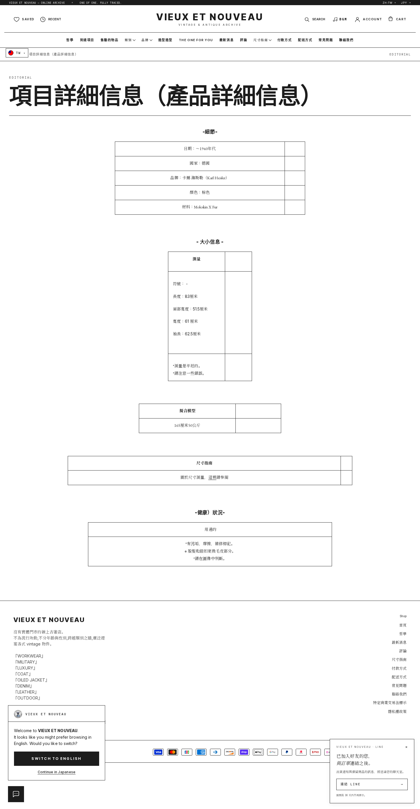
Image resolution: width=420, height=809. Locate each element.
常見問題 (399, 685)
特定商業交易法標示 (390, 702)
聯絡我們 (399, 694)
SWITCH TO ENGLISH (56, 758)
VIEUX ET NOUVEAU (210, 19)
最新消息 (399, 642)
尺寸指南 (399, 659)
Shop (403, 616)
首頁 (403, 625)
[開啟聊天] (16, 794)
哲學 (403, 633)
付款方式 (399, 668)
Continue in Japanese (57, 772)
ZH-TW (389, 2)
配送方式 (399, 677)
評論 (403, 651)
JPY (406, 2)
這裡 (212, 477)
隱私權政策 (397, 711)
